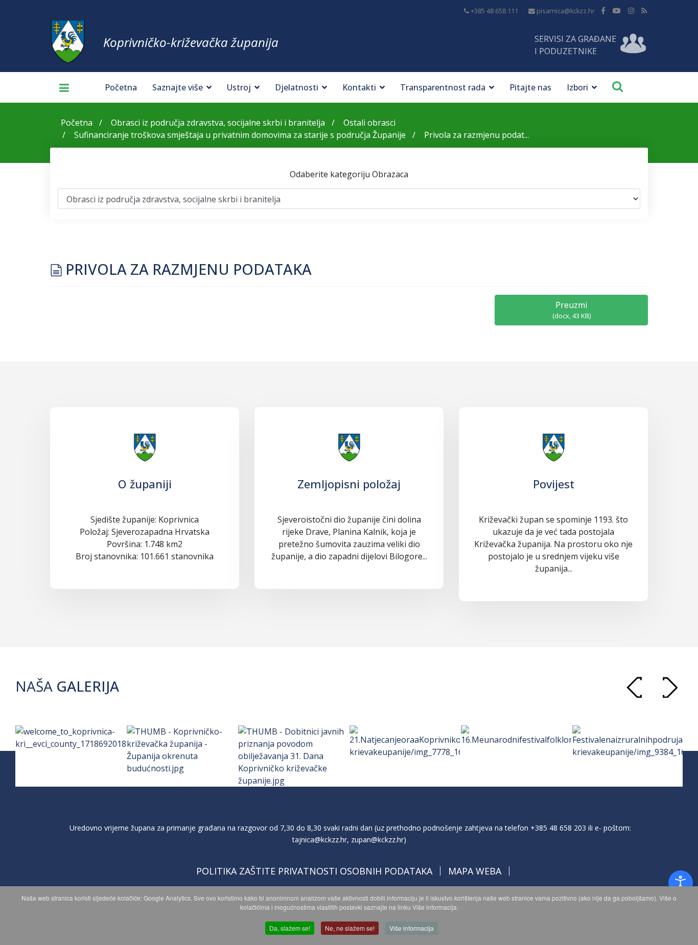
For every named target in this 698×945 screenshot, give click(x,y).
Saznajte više (177, 87)
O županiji (145, 483)
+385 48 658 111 (494, 11)
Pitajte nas (530, 87)
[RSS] (644, 10)
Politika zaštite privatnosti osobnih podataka (314, 871)
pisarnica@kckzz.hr (566, 11)
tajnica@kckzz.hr (319, 839)
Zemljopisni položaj (349, 483)
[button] (670, 687)
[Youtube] (617, 10)
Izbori (577, 87)
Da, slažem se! (289, 928)
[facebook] (603, 10)
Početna (121, 87)
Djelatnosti (296, 87)
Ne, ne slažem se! (350, 928)
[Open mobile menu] (60, 87)
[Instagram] (631, 10)
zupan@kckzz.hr (377, 839)
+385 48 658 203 (558, 828)
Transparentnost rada (442, 87)
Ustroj (239, 87)
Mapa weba (474, 871)
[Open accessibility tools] (680, 882)
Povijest (553, 483)
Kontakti (359, 87)
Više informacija (411, 928)
